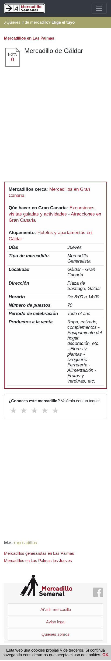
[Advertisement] (55, 125)
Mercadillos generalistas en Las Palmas (39, 553)
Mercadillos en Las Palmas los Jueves (38, 560)
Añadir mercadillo (55, 609)
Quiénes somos (55, 634)
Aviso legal (55, 622)
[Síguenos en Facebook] (98, 593)
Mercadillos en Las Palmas (29, 38)
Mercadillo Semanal (46, 585)
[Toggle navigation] (99, 8)
